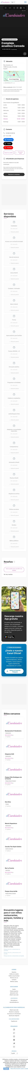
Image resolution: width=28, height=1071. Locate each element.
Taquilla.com (14, 1021)
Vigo (12, 2)
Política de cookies (14, 974)
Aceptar (6, 1068)
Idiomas (14, 1051)
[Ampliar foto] (24, 8)
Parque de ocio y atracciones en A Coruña (12, 953)
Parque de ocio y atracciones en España (14, 955)
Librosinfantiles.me (14, 1002)
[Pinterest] (14, 1040)
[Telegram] (14, 1043)
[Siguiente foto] (14, 8)
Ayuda (14, 989)
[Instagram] (14, 1036)
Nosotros (14, 972)
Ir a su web (8, 135)
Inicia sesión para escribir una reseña (14, 569)
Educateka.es (14, 1000)
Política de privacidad (14, 975)
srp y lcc (24, 10)
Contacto (14, 979)
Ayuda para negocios (14, 1015)
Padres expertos (14, 991)
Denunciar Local (20, 153)
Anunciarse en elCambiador (14, 1013)
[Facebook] (14, 1029)
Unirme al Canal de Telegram (14, 671)
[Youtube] (14, 1046)
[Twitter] (14, 1033)
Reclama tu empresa (14, 174)
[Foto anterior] (5, 8)
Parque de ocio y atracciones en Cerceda (12, 950)
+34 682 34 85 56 (10, 133)
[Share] (25, 53)
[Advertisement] (14, 192)
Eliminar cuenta (14, 981)
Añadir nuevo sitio (14, 994)
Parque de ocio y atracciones (10, 39)
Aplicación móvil (14, 993)
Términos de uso (14, 977)
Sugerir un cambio (8, 152)
